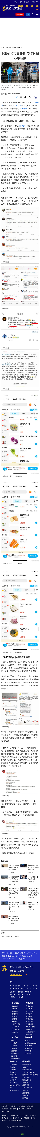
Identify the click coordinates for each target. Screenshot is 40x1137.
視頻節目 (29, 967)
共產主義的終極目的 (28, 1072)
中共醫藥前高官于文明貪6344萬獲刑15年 (33, 867)
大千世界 (13, 1080)
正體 (33, 2)
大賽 (20, 2)
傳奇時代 (25, 1067)
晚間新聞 (15, 1014)
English (29, 956)
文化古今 (14, 1056)
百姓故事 (25, 1090)
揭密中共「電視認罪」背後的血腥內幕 (33, 905)
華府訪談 (15, 1021)
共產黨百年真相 (27, 1070)
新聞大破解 (29, 1019)
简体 (37, 2)
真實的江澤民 (26, 1080)
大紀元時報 (24, 1115)
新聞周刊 (15, 1019)
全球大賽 (20, 997)
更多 (20, 1120)
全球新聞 (15, 1006)
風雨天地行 (26, 1085)
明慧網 (26, 1118)
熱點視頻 (20, 992)
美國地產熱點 (15, 1058)
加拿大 (16, 953)
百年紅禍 (25, 1082)
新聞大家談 (29, 1006)
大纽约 (11, 953)
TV (28, 14)
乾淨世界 (33, 1115)
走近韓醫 (28, 1053)
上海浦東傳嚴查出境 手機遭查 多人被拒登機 (14, 879)
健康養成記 (28, 1048)
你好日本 (13, 1067)
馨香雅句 (14, 1048)
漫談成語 (14, 1051)
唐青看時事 (29, 1024)
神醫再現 (28, 1051)
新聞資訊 (8, 47)
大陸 (14, 47)
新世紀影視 (12, 1120)
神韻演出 (12, 997)
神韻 (15, 2)
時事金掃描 (29, 1011)
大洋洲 (28, 953)
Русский (12, 959)
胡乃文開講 (28, 1045)
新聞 (11, 982)
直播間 (21, 971)
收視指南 (22, 1106)
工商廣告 (25, 1098)
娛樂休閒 (13, 1061)
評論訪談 (30, 1003)
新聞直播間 (20, 14)
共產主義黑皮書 (27, 1087)
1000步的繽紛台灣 (15, 1086)
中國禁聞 (15, 1011)
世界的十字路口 (31, 1027)
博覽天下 (20, 994)
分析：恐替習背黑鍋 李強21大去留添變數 (14, 867)
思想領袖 (29, 1016)
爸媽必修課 (15, 1053)
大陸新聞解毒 (30, 1032)
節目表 (13, 971)
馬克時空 (29, 1029)
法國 (3, 956)
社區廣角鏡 (15, 1027)
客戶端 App (5, 1111)
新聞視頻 (15, 1003)
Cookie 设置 (20, 1134)
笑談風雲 (14, 1043)
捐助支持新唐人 (16, 974)
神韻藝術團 (14, 1115)
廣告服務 (21, 1109)
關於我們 (14, 1106)
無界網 (4, 1120)
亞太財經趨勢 (16, 1029)
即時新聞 (28, 992)
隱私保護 (30, 1106)
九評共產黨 (26, 1077)
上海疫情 (5, 657)
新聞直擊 (15, 1016)
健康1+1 (27, 1040)
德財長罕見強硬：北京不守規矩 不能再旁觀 (14, 918)
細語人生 (29, 1034)
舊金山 (8, 956)
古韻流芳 (14, 1045)
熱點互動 (29, 1009)
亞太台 (14, 956)
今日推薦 (12, 994)
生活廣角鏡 (13, 1064)
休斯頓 (34, 953)
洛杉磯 (22, 953)
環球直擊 (15, 1009)
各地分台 (26, 2)
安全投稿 (13, 1109)
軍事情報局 (29, 1021)
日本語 (19, 959)
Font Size (30, 96)
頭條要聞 (12, 992)
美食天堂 (13, 1072)
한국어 (25, 959)
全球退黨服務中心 (16, 1118)
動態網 (33, 1118)
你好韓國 (13, 1070)
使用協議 (5, 1109)
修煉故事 (25, 1095)
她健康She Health (31, 1043)
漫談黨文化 (26, 1093)
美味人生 (13, 1075)
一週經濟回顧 (16, 1024)
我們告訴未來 (26, 1064)
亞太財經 (15, 1032)
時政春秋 (29, 1014)
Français (5, 959)
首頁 (2, 47)
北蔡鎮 (18, 106)
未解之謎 (14, 1040)
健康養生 (28, 1037)
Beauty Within (14, 1077)
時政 (18, 47)
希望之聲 (5, 1118)
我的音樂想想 (14, 1090)
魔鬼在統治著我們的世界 (30, 1075)
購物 (25, 974)
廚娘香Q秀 (13, 1082)
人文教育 (15, 1037)
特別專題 (26, 1061)
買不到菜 (23, 109)
